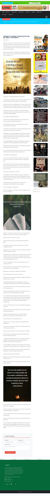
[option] (6, 459)
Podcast (33, 12)
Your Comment (7, 444)
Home (3, 12)
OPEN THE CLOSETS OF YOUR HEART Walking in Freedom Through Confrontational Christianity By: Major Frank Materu (20, 21)
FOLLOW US (27, 12)
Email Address (20, 440)
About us (7, 12)
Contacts (11, 14)
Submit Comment (11, 452)
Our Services (14, 12)
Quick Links (21, 12)
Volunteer (4, 14)
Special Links (39, 12)
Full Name (7, 440)
